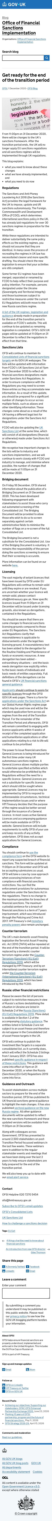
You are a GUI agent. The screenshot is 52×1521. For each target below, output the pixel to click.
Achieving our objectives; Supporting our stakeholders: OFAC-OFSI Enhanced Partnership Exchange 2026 (25, 1408)
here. (15, 565)
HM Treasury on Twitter (17, 1388)
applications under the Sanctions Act (24, 701)
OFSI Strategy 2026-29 (17, 1423)
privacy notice (18, 1316)
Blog (5, 17)
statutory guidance (31, 1021)
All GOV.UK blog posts (15, 1463)
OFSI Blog (32, 88)
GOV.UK (36, 1463)
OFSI (4, 88)
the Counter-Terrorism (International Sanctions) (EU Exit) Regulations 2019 (22, 976)
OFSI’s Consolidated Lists (17, 1211)
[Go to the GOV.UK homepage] (14, 4)
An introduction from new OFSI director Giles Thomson (25, 1251)
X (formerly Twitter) (15, 1266)
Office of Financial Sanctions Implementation (21, 28)
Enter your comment (14, 1285)
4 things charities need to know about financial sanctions (25, 1242)
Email (32, 1271)
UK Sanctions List (12, 1217)
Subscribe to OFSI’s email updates (22, 1206)
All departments (11, 1467)
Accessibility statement (16, 1471)
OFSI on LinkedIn (14, 1385)
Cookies (37, 1471)
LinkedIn (10, 1271)
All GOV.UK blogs (12, 1458)
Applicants (8, 690)
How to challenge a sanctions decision (24, 1223)
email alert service (17, 1177)
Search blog (10, 52)
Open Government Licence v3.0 (20, 1486)
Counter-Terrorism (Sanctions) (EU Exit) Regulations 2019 (23, 958)
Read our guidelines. (12, 1437)
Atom (32, 1369)
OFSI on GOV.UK (14, 1391)
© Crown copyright (26, 1513)
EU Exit (11, 1230)
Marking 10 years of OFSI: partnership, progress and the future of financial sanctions (24, 1417)
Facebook (34, 1266)
